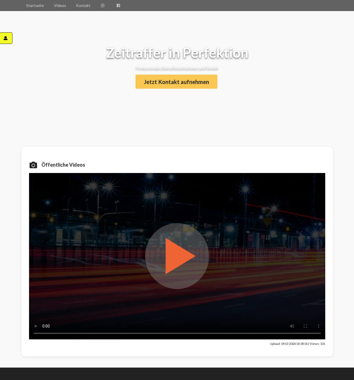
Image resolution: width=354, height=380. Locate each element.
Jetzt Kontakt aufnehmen (176, 81)
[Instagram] (103, 6)
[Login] (6, 38)
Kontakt (83, 5)
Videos (60, 5)
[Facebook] (119, 6)
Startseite (35, 5)
